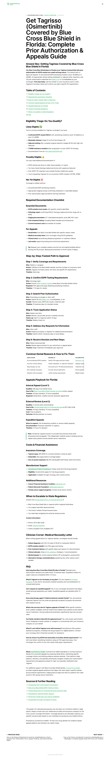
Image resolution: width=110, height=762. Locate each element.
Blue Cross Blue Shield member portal (47, 391)
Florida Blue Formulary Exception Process (42, 700)
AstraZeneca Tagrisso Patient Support (41, 694)
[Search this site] (102, 4)
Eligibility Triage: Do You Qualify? (39, 94)
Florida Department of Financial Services (48, 407)
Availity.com (55, 79)
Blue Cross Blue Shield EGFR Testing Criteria (43, 688)
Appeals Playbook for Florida (38, 106)
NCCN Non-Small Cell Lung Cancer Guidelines (44, 697)
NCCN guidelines (50, 552)
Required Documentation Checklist (40, 97)
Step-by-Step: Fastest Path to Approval (41, 100)
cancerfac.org (60, 484)
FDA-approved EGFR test (53, 151)
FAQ (29, 115)
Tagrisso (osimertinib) (50, 15)
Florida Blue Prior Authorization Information (43, 685)
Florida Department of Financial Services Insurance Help (47, 691)
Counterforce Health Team (35, 15)
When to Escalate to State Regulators (41, 112)
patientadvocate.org (56, 487)
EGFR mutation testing (44, 283)
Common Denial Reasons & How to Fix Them (43, 103)
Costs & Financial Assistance (38, 109)
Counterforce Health (73, 668)
